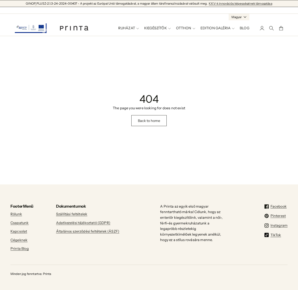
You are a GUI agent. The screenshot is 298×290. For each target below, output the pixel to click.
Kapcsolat (18, 231)
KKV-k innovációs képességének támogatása (240, 3)
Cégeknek (18, 240)
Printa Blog (19, 248)
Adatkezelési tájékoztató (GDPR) (83, 223)
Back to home (149, 120)
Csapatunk (19, 223)
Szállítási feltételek (71, 214)
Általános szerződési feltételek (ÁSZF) (87, 231)
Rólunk (16, 214)
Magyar (236, 17)
